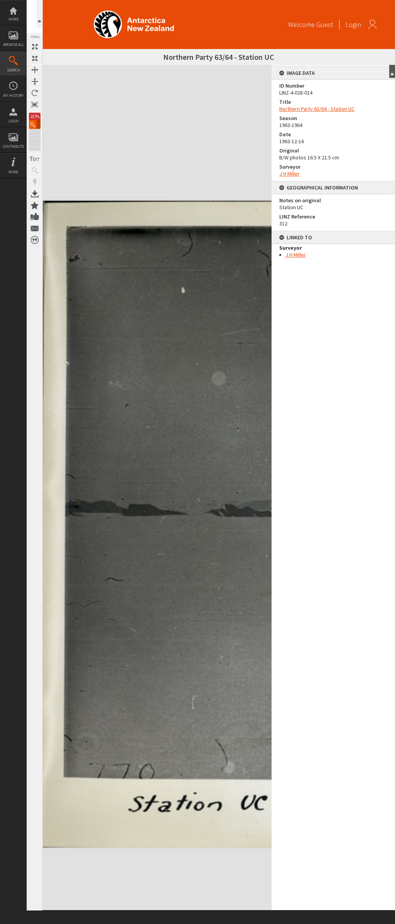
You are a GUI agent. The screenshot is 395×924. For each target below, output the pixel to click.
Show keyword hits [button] (34, 170)
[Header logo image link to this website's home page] (134, 12)
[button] (35, 124)
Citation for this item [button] (34, 240)
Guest (324, 24)
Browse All (13, 44)
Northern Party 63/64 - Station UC (316, 108)
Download (34, 194)
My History (13, 95)
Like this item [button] (34, 217)
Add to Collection (34, 205)
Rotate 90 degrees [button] (34, 93)
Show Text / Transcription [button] (34, 159)
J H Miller (289, 173)
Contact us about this (34, 228)
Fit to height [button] (34, 81)
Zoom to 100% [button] (34, 104)
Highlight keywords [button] (34, 182)
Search (13, 70)
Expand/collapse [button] (392, 71)
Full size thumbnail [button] (34, 46)
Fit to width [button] (34, 70)
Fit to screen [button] (34, 58)
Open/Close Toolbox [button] (39, 14)
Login (13, 121)
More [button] (13, 171)
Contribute (13, 146)
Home (13, 19)
